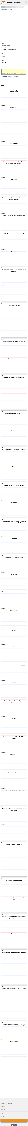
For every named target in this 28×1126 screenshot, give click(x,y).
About (3, 1109)
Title (2, 43)
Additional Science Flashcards (9, 76)
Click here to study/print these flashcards (13, 70)
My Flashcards (5, 1100)
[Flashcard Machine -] (11, 3)
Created (3, 64)
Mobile (3, 1116)
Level (2, 60)
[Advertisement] (14, 25)
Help (2, 1113)
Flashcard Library (6, 1103)
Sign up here (21, 73)
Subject (3, 56)
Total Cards (4, 52)
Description (4, 47)
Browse (3, 1106)
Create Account (14, 1120)
